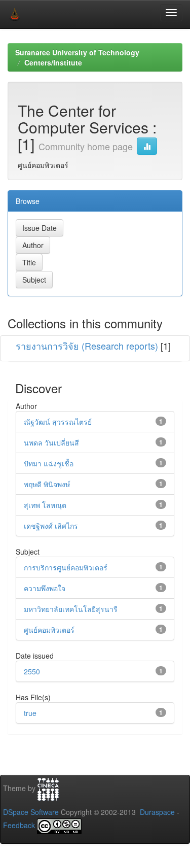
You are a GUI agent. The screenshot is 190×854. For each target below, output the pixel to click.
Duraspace (157, 812)
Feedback (19, 825)
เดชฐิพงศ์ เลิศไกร (51, 526)
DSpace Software (31, 812)
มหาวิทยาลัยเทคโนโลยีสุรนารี (71, 609)
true (30, 713)
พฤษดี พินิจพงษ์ (47, 484)
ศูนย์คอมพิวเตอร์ (49, 630)
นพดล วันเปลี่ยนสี (51, 442)
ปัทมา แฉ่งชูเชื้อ (48, 463)
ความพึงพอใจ (44, 588)
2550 (32, 671)
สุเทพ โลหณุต (45, 505)
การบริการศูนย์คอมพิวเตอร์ (65, 567)
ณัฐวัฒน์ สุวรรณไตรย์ (58, 422)
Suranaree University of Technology (77, 52)
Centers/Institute (53, 62)
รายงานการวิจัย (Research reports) (87, 345)
